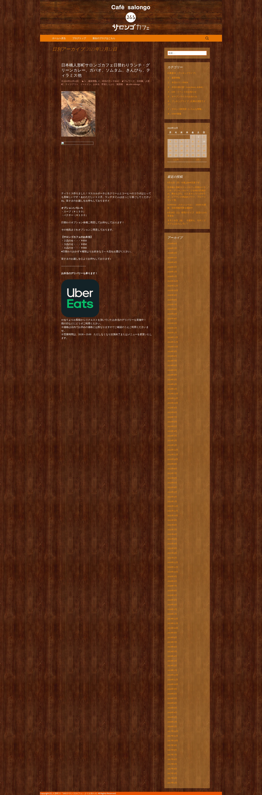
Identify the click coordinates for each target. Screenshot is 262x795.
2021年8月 (172, 524)
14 (187, 146)
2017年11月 (172, 735)
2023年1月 (172, 445)
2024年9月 (172, 351)
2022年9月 (172, 464)
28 (187, 155)
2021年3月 (172, 548)
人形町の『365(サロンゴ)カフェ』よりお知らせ (74, 793)
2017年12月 (172, 731)
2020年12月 (172, 562)
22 (193, 150)
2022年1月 (172, 501)
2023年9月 (172, 407)
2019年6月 (172, 646)
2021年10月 (172, 515)
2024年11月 (172, 342)
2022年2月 (172, 496)
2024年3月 (172, 379)
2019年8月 (172, 637)
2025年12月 (172, 281)
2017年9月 (172, 745)
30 (198, 155)
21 (187, 150)
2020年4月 (172, 600)
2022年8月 (172, 468)
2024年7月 (172, 360)
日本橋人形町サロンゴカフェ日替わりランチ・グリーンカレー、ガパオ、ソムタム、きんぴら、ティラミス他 (105, 70)
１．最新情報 (90, 81)
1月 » (198, 159)
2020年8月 (172, 581)
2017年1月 (172, 782)
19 (176, 150)
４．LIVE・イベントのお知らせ (181, 91)
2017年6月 (172, 759)
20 (181, 150)
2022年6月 (172, 478)
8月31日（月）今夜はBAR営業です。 (184, 182)
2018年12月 (172, 675)
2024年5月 (172, 370)
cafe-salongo (134, 84)
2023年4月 (172, 431)
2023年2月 (172, 440)
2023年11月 (172, 398)
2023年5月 (172, 426)
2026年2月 (172, 271)
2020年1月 (172, 614)
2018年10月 (172, 684)
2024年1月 (172, 389)
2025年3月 (172, 323)
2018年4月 (172, 712)
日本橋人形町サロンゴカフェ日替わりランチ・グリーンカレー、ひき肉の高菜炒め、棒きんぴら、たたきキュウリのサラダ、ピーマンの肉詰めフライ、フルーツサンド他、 (186, 193)
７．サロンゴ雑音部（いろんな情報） (185, 109)
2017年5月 (172, 764)
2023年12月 (172, 393)
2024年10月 (172, 346)
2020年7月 (172, 585)
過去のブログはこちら (103, 38)
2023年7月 (172, 417)
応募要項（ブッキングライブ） (182, 73)
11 (170, 146)
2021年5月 (172, 539)
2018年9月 (172, 689)
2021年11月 (172, 510)
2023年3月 (172, 435)
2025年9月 (172, 295)
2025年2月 (172, 328)
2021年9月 (172, 520)
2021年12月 (172, 506)
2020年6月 (172, 590)
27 (181, 155)
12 (176, 146)
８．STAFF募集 (174, 113)
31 (204, 155)
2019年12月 (172, 618)
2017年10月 (172, 740)
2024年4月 (172, 374)
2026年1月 (172, 276)
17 (204, 146)
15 (193, 146)
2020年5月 (172, 595)
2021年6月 (172, 534)
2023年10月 (172, 403)
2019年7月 (172, 642)
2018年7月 (172, 698)
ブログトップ (79, 38)
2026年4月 (172, 262)
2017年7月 (172, 754)
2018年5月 (172, 707)
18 (170, 150)
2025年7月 (172, 304)
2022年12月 (172, 449)
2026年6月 (172, 253)
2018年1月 (172, 726)
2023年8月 (172, 412)
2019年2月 (172, 665)
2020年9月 (172, 576)
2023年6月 (172, 421)
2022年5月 (172, 482)
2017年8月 (172, 750)
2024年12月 (172, 337)
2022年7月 (172, 473)
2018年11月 (172, 679)
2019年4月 (172, 656)
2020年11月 (172, 567)
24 (204, 150)
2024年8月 (172, 356)
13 (181, 146)
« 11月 (176, 159)
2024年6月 (172, 365)
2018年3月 (172, 717)
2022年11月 (172, 454)
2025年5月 (172, 313)
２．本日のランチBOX (108, 81)
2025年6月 (172, 309)
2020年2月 (172, 609)
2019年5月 (172, 651)
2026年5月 (172, 257)
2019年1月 (172, 670)
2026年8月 (172, 243)
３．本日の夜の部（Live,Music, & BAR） (186, 87)
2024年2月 (172, 384)
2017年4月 (172, 768)
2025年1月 (172, 332)
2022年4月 (172, 487)
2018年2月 (172, 721)
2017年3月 (172, 773)
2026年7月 (172, 248)
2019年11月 (172, 623)
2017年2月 (172, 778)
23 (198, 150)
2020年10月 (172, 571)
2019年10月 (172, 628)
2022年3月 (172, 492)
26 (176, 155)
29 (193, 155)
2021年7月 (172, 529)
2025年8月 (172, 299)
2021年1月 (172, 557)
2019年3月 (172, 660)
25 (170, 155)
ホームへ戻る (59, 38)
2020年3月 (172, 604)
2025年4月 (172, 318)
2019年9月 (172, 632)
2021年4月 (172, 543)
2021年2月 (172, 553)
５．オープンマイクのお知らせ (182, 96)
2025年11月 (172, 285)
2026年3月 (172, 267)
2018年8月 (172, 693)
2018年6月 (172, 703)
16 (198, 146)
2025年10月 (172, 290)
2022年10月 (172, 459)
